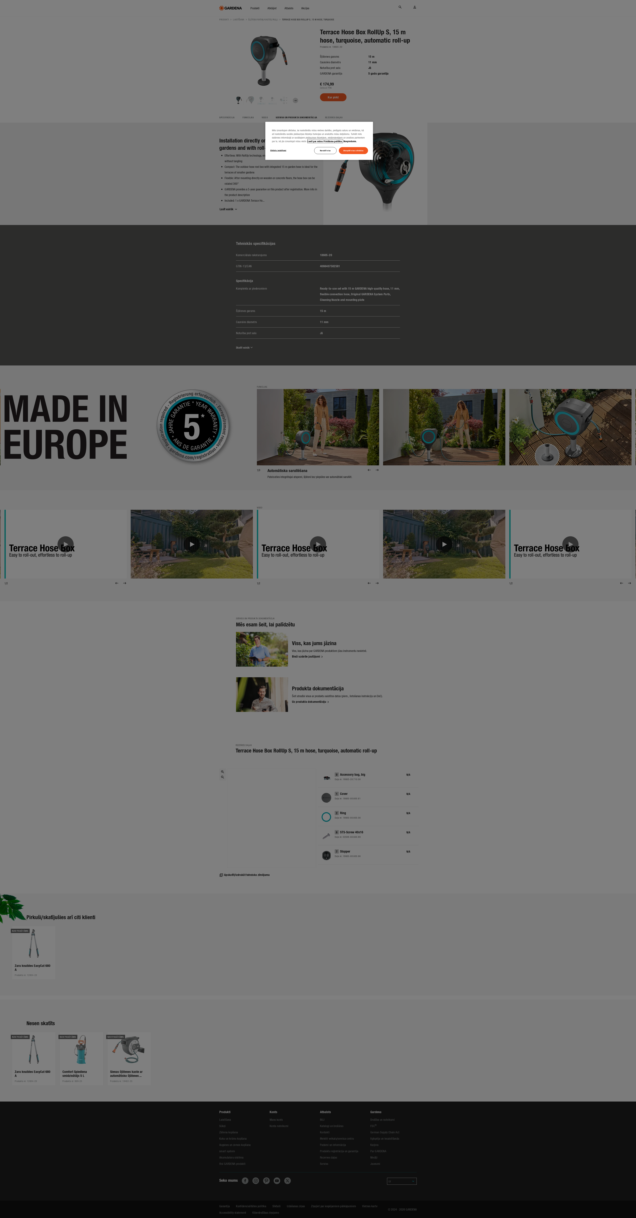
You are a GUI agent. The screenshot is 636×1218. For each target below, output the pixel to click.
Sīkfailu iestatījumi (278, 150)
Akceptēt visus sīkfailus (353, 150)
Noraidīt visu (325, 150)
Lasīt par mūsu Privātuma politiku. (325, 141)
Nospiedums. (350, 141)
